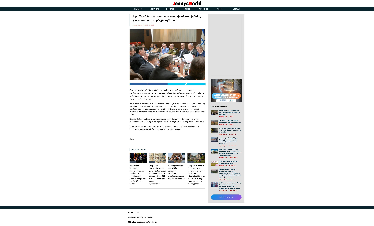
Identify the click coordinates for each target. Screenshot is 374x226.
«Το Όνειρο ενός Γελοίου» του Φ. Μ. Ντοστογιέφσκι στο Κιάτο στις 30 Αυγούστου (230, 130)
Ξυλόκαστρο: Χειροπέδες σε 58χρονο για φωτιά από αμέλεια (230, 121)
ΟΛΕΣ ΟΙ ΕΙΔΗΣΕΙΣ (226, 197)
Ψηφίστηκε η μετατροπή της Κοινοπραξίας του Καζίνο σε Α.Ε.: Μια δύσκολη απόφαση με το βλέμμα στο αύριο (230, 152)
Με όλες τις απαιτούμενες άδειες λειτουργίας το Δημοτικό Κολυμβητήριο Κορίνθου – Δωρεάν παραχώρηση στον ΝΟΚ (230, 185)
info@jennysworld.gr (146, 217)
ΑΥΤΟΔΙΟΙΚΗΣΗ (233, 157)
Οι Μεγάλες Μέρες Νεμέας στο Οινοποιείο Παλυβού (228, 162)
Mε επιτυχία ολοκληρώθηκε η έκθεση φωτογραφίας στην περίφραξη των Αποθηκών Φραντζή (228, 141)
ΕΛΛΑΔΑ (231, 116)
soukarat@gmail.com (149, 222)
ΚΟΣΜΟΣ (151, 25)
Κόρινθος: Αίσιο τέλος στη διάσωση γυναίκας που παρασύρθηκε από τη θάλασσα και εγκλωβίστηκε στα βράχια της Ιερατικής (230, 173)
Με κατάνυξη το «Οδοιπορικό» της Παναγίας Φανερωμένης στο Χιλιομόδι (229, 112)
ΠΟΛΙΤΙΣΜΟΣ (232, 134)
